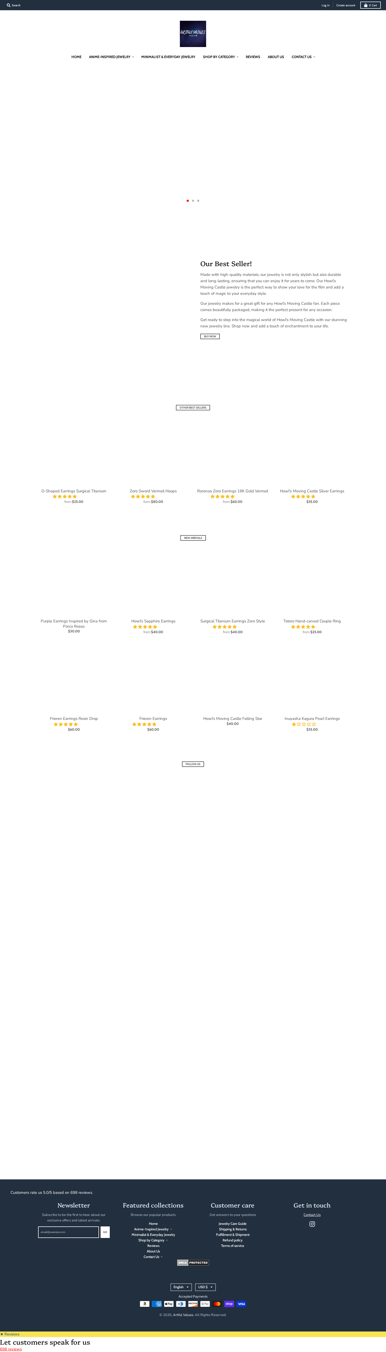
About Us (153, 1251)
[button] (65, 496)
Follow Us (193, 764)
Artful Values (183, 1315)
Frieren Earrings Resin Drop (74, 718)
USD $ (202, 1287)
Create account (345, 5)
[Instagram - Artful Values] (312, 1224)
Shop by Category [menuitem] (219, 57)
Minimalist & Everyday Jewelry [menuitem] (168, 57)
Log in (326, 5)
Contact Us (151, 1257)
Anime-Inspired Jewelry (151, 1229)
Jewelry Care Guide (233, 1223)
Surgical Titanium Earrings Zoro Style (232, 621)
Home (153, 1223)
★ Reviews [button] (9, 1334)
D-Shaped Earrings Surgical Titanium (73, 491)
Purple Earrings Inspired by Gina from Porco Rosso (74, 623)
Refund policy (233, 1240)
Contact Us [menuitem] (302, 57)
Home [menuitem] (76, 57)
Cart (373, 5)
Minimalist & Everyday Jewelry (153, 1234)
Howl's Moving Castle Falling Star (232, 718)
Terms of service (232, 1245)
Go (105, 1232)
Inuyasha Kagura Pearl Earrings (312, 718)
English (179, 1287)
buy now (210, 336)
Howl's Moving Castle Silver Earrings (312, 491)
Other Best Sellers (193, 407)
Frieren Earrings (153, 718)
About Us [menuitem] (276, 57)
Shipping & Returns (233, 1229)
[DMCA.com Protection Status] (193, 1264)
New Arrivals (193, 538)
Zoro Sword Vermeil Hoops (153, 491)
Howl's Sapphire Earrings (153, 621)
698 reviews (11, 1349)
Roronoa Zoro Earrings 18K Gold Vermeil (232, 491)
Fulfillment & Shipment (232, 1234)
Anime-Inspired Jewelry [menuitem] (110, 57)
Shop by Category (151, 1240)
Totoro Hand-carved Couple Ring (312, 621)
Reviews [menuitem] (253, 57)
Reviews (153, 1245)
